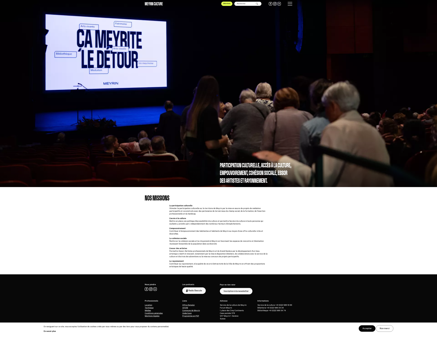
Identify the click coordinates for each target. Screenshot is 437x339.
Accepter (367, 328)
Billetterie (226, 3)
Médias (148, 310)
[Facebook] (270, 3)
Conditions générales (154, 313)
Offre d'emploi (188, 305)
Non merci (385, 328)
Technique (149, 308)
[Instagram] (275, 3)
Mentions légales (152, 316)
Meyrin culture (154, 3)
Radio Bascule (195, 290)
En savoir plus (50, 331)
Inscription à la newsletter (236, 291)
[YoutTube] (279, 3)
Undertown (187, 313)
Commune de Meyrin (191, 310)
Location (148, 305)
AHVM (185, 308)
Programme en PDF (190, 316)
